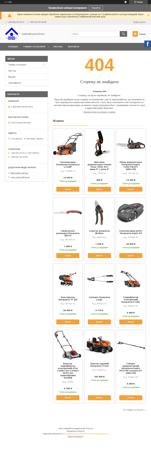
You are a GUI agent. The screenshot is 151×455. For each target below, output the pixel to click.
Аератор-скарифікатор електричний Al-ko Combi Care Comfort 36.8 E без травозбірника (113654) (68, 370)
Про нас (58, 47)
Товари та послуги (34, 47)
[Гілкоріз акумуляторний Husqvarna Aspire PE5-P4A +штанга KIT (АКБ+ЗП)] (130, 345)
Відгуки (11, 77)
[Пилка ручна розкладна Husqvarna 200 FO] (67, 212)
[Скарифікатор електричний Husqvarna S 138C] (130, 278)
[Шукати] (123, 34)
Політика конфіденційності (97, 434)
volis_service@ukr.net (20, 177)
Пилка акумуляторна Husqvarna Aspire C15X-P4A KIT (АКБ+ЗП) (131, 165)
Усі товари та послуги (133, 410)
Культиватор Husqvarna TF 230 (68, 298)
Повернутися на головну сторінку (99, 112)
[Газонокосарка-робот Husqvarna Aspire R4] (130, 212)
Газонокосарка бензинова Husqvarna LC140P (67, 164)
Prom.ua (89, 428)
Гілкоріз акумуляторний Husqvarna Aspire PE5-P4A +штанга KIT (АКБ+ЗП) (130, 368)
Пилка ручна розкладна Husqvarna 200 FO (67, 233)
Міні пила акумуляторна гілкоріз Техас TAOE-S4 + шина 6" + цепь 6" (99, 165)
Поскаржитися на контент (74, 434)
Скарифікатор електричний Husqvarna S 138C (130, 299)
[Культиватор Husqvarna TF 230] (67, 278)
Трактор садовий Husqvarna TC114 (99, 364)
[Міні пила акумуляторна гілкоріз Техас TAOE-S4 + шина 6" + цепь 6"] (99, 143)
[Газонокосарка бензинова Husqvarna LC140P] (67, 143)
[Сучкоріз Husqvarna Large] (99, 278)
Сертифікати (14, 83)
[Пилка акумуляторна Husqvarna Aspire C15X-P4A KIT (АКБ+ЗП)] (130, 143)
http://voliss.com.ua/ (19, 173)
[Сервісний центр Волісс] (11, 39)
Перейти (96, 8)
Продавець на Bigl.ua (75, 431)
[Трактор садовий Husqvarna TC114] (99, 345)
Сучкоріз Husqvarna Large (99, 298)
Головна (13, 47)
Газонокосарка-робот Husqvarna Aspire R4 (130, 232)
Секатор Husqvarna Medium (99, 232)
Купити (68, 189)
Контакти (73, 47)
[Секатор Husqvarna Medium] (99, 212)
